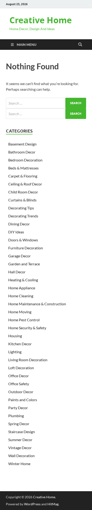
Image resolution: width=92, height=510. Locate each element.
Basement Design (22, 144)
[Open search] (80, 44)
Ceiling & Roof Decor (25, 184)
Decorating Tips (21, 208)
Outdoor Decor (20, 391)
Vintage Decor (20, 447)
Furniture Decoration (25, 248)
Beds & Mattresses (23, 168)
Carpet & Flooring (22, 176)
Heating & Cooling (23, 280)
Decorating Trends (23, 216)
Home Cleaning (20, 296)
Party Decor (18, 407)
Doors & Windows (23, 240)
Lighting (14, 351)
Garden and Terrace (24, 264)
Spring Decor (18, 423)
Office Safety (18, 383)
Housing (15, 335)
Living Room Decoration (27, 359)
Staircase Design (21, 431)
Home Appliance (21, 288)
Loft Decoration (21, 367)
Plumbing (16, 415)
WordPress (32, 504)
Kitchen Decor (20, 343)
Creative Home (40, 20)
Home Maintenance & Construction (37, 304)
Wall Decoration (21, 455)
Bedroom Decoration (25, 160)
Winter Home (19, 463)
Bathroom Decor (21, 152)
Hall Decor (16, 272)
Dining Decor (19, 224)
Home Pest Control (24, 320)
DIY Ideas (16, 232)
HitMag (53, 504)
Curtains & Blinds (22, 200)
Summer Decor (20, 439)
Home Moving (19, 312)
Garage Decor (19, 256)
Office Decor (18, 375)
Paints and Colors (22, 399)
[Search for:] (46, 103)
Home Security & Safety (27, 328)
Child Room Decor (23, 192)
